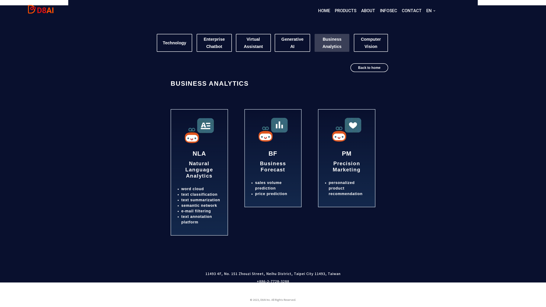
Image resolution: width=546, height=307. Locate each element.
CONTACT (412, 11)
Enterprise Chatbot (214, 43)
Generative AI (292, 43)
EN (429, 11)
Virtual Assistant (253, 43)
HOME (324, 11)
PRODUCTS (345, 11)
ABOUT (368, 11)
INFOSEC (388, 11)
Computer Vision (371, 43)
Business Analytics (331, 43)
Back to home (369, 68)
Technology (174, 43)
